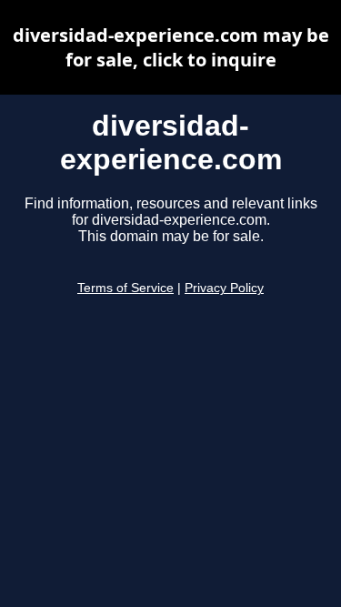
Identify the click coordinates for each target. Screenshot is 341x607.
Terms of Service (125, 288)
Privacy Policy (224, 288)
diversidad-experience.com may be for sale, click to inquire (171, 47)
